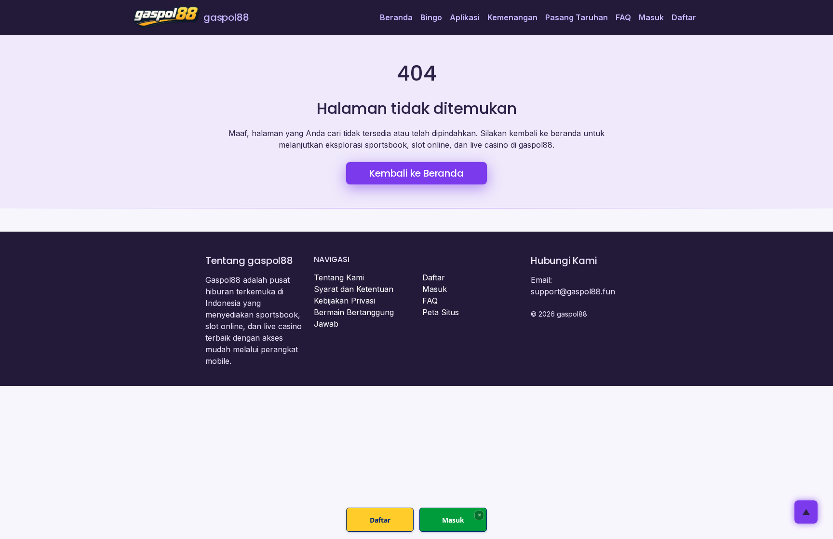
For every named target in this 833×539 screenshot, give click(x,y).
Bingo (431, 17)
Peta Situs (440, 312)
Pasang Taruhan (576, 17)
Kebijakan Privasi (344, 300)
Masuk (651, 17)
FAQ (623, 17)
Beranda (396, 17)
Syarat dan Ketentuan (353, 289)
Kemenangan (512, 17)
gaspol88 (226, 17)
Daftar (684, 17)
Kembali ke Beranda (416, 173)
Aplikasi (465, 17)
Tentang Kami (339, 277)
